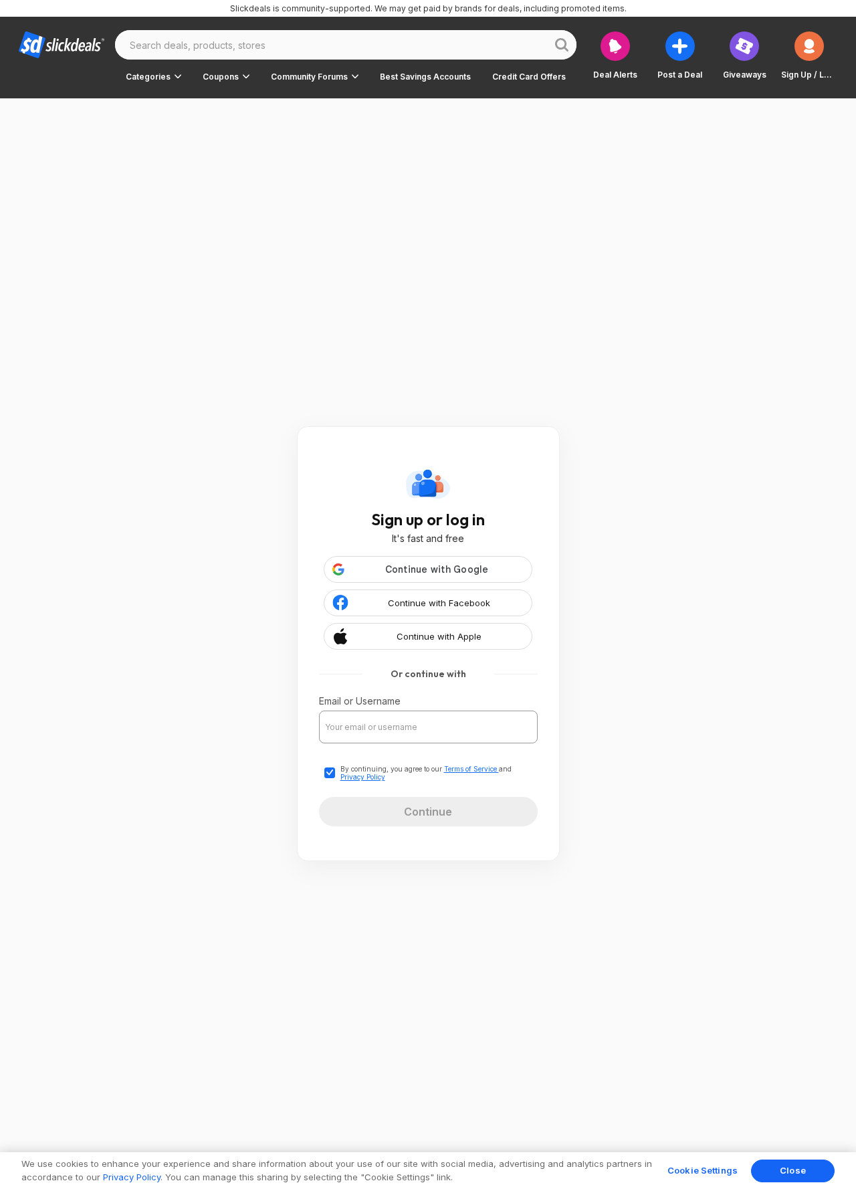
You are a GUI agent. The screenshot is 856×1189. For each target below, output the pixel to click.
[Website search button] (561, 45)
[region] (428, 1170)
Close (793, 1170)
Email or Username (360, 701)
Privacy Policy (362, 777)
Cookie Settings (702, 1170)
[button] (153, 76)
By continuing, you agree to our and (426, 773)
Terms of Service (471, 769)
